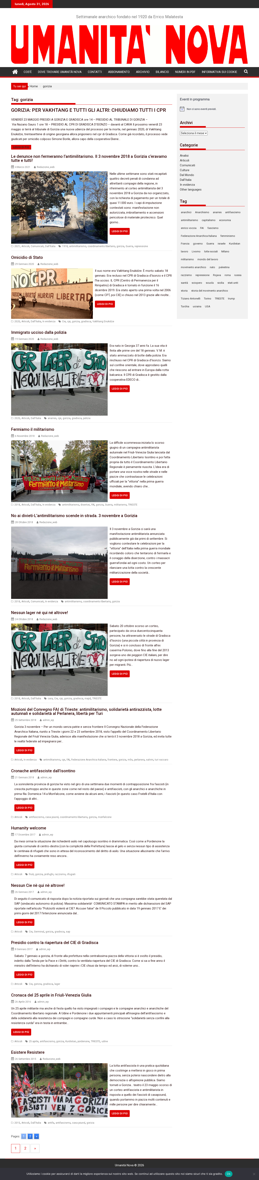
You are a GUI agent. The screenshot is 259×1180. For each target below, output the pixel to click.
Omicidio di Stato (27, 257)
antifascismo (36, 817)
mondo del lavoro (207, 259)
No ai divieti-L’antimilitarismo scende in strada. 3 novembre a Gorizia (74, 515)
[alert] (212, 108)
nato (212, 267)
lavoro (184, 251)
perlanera (139, 759)
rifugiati (71, 874)
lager (57, 984)
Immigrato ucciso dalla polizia (39, 332)
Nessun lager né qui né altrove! (39, 612)
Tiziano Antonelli (190, 298)
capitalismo (208, 220)
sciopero (197, 282)
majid (88, 698)
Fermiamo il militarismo (32, 429)
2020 (17, 321)
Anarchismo (202, 212)
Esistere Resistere (28, 1052)
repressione (141, 246)
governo (198, 243)
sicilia (220, 282)
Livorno (196, 251)
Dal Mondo (187, 175)
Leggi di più (21, 147)
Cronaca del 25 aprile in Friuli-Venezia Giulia (51, 995)
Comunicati (37, 246)
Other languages (191, 189)
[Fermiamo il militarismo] (59, 443)
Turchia (185, 306)
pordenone (83, 1041)
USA (207, 306)
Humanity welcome (28, 828)
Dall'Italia (50, 246)
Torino (207, 298)
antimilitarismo (77, 246)
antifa (51, 1122)
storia (184, 290)
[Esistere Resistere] (59, 1065)
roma (228, 275)
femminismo (227, 235)
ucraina (197, 306)
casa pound (51, 817)
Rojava (217, 275)
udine (105, 1041)
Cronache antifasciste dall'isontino (43, 770)
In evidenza (48, 321)
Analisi (184, 155)
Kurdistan (70, 1041)
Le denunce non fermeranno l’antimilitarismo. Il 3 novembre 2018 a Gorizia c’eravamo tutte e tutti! (89, 158)
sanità (184, 282)
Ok (228, 1173)
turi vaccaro (161, 759)
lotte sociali (211, 251)
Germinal (39, 931)
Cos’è (28, 72)
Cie (64, 321)
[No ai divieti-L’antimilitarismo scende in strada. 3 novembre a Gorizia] (59, 529)
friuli (31, 874)
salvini (149, 759)
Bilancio (162, 72)
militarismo (120, 504)
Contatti (95, 72)
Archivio (143, 72)
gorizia (120, 246)
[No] (254, 1174)
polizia (86, 418)
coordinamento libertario (101, 246)
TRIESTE (132, 504)
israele (221, 243)
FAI (92, 504)
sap (68, 931)
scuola (210, 282)
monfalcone (104, 817)
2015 (17, 1122)
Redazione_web (45, 167)
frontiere (112, 759)
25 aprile (33, 1041)
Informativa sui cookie (219, 72)
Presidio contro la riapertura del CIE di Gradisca (54, 942)
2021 (17, 246)
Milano (225, 251)
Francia (185, 243)
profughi (48, 874)
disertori (85, 504)
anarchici (186, 212)
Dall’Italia (185, 180)
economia (225, 220)
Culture (184, 170)
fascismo (213, 228)
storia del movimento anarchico (209, 290)
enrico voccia (188, 228)
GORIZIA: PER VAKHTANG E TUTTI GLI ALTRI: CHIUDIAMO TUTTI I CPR (88, 110)
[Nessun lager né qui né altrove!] (59, 626)
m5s (130, 759)
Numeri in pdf (185, 72)
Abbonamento (119, 72)
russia (237, 275)
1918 (65, 246)
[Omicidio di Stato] (52, 271)
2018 (17, 504)
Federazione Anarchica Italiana (88, 759)
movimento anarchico (193, 267)
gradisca (86, 321)
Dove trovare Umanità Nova (60, 72)
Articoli (25, 246)
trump (231, 298)
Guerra (129, 246)
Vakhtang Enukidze (103, 321)
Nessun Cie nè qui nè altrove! (38, 885)
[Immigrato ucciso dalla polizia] (59, 346)
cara (50, 698)
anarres (52, 418)
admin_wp (48, 720)
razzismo (60, 874)
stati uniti (233, 282)
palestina (224, 267)
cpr (69, 321)
